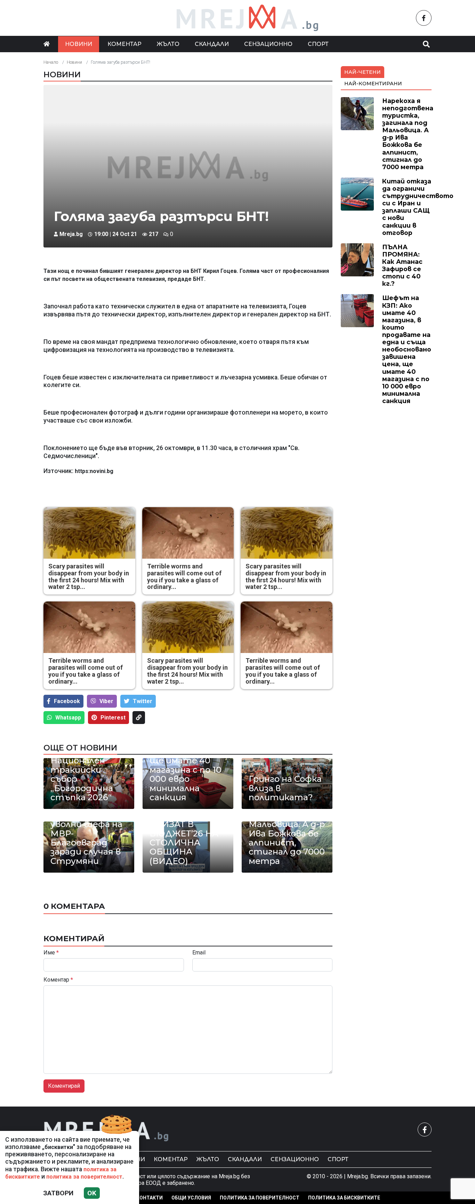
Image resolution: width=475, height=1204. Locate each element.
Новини (78, 44)
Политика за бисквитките (344, 1198)
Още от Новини (80, 748)
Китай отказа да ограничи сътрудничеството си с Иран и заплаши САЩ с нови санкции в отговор (417, 207)
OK (91, 1193)
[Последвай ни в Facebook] (424, 18)
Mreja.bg (71, 234)
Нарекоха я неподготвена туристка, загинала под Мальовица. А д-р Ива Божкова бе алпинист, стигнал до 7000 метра (287, 824)
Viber (106, 701)
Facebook (67, 701)
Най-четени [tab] (362, 72)
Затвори (58, 1193)
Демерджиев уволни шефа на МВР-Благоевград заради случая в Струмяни (86, 838)
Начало (50, 62)
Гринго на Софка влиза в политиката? (285, 788)
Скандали (212, 44)
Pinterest (113, 717)
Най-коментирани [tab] (373, 83)
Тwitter (142, 701)
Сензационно (268, 44)
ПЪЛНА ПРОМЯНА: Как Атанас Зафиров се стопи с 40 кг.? (402, 265)
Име (51, 952)
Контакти (149, 1198)
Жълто (168, 44)
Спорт (318, 44)
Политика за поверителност (259, 1198)
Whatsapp (68, 717)
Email (199, 952)
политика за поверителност (84, 1176)
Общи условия (191, 1198)
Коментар (124, 44)
